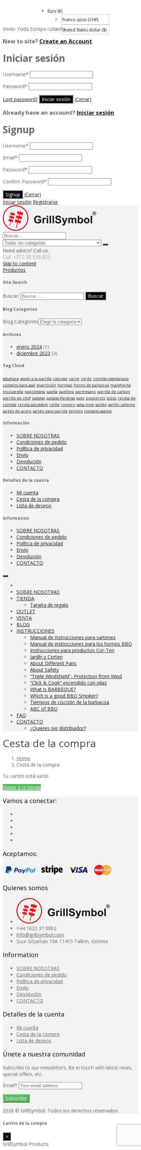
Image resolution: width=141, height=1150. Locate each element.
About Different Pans (53, 663)
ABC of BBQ (44, 708)
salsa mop (85, 404)
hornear (65, 385)
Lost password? (20, 99)
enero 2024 (29, 346)
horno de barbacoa (91, 385)
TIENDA (25, 598)
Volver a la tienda (22, 787)
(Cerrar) (83, 99)
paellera (66, 391)
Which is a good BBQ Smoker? (64, 695)
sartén (101, 404)
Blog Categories (20, 321)
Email (10, 157)
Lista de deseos (33, 505)
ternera (76, 411)
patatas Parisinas (60, 398)
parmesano (85, 391)
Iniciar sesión (95, 112)
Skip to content (19, 263)
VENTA (24, 618)
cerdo (86, 378)
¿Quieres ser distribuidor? (58, 728)
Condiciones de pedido (41, 442)
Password (15, 86)
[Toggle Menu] (5, 576)
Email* (11, 1085)
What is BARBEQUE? (53, 689)
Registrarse (45, 202)
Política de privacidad (39, 448)
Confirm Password (25, 181)
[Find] (105, 244)
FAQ (21, 715)
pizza (111, 398)
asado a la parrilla (36, 378)
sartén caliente (121, 404)
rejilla (54, 404)
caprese (60, 378)
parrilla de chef (17, 398)
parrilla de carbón (113, 391)
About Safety (44, 670)
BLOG (23, 624)
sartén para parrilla (50, 411)
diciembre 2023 (33, 353)
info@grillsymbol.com (40, 934)
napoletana (35, 391)
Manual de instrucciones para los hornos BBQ (81, 644)
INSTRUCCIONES (35, 631)
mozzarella (13, 391)
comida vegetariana (111, 378)
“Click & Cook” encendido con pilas (68, 682)
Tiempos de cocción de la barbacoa (69, 702)
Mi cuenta (27, 492)
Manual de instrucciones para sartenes (73, 637)
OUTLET (25, 611)
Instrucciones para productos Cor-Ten (72, 650)
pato (80, 398)
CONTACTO (29, 468)
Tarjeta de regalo (49, 605)
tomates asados (98, 411)
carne (74, 378)
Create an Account (65, 41)
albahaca (11, 378)
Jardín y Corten (46, 657)
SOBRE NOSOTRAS (38, 435)
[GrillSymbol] (49, 229)
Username (15, 74)
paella (52, 391)
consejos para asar (19, 385)
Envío (22, 455)
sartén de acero (17, 411)
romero (68, 404)
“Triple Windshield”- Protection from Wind (76, 676)
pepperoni (95, 398)
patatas (38, 398)
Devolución (28, 461)
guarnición (46, 385)
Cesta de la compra (38, 499)
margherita (121, 385)
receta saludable (33, 404)
